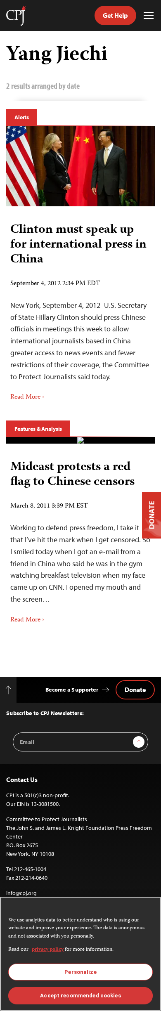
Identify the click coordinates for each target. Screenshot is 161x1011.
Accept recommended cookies (80, 995)
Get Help (115, 15)
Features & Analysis (38, 428)
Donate (135, 689)
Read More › (27, 397)
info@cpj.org (21, 893)
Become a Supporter (71, 689)
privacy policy (48, 949)
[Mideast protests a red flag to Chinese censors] (80, 440)
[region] (80, 954)
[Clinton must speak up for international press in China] (80, 166)
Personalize (80, 972)
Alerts (21, 117)
